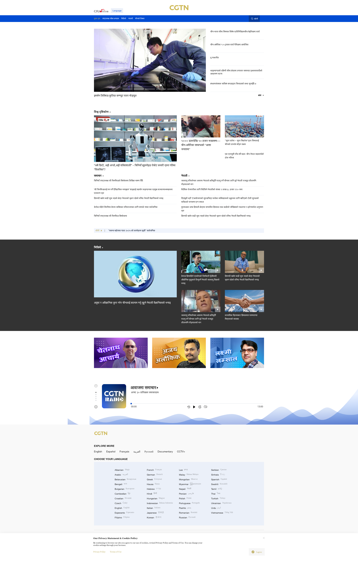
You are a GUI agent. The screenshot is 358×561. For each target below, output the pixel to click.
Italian (153, 508)
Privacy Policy (99, 552)
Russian (187, 517)
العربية (136, 451)
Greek (154, 479)
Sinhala (218, 474)
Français (124, 451)
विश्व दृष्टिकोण (101, 112)
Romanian (188, 512)
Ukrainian (221, 503)
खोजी (256, 18)
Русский (148, 451)
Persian (186, 493)
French (154, 470)
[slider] (131, 403)
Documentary (165, 451)
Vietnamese (222, 512)
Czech (121, 503)
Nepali (185, 489)
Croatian (123, 498)
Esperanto (124, 512)
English (98, 451)
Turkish (218, 498)
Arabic (121, 474)
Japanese (155, 512)
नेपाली (184, 176)
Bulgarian (124, 489)
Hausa (153, 484)
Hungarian (156, 498)
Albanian (122, 470)
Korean (154, 517)
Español (110, 451)
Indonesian (160, 503)
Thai (215, 493)
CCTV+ (181, 451)
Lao (183, 470)
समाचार (98, 176)
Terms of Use (116, 552)
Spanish (219, 479)
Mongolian (188, 479)
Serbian (219, 470)
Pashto (185, 508)
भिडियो (97, 247)
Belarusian (125, 479)
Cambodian (122, 493)
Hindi (152, 493)
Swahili (219, 484)
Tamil (216, 489)
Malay (188, 474)
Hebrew (154, 489)
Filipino (122, 517)
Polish (185, 498)
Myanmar (190, 484)
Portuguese (189, 503)
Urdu (216, 508)
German (155, 474)
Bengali (121, 484)
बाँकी (260, 95)
